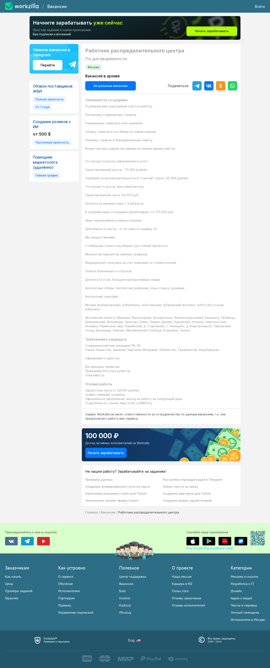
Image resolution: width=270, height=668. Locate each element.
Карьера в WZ (182, 584)
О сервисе (65, 576)
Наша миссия (182, 576)
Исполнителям (69, 591)
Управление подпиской (75, 612)
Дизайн (236, 591)
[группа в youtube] (43, 541)
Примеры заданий (18, 591)
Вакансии (57, 6)
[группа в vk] (11, 541)
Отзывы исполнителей (188, 605)
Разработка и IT (242, 584)
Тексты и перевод (244, 605)
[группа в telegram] (27, 541)
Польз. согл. (180, 591)
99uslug (125, 612)
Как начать (13, 576)
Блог (122, 591)
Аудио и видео (241, 598)
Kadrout (125, 605)
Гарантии (11, 598)
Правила (64, 605)
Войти (260, 6)
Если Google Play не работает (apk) (209, 548)
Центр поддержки (132, 576)
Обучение (65, 584)
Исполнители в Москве (248, 619)
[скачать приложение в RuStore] (241, 541)
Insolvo (124, 598)
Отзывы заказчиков (186, 598)
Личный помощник (245, 612)
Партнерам (66, 598)
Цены (9, 584)
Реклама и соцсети (244, 576)
